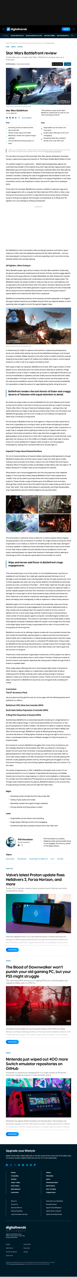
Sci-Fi (52, 859)
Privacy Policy (27, 1244)
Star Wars (60, 859)
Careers (8, 1244)
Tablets (48, 1173)
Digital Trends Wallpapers (53, 1207)
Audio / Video (15, 1183)
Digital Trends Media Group (17, 1264)
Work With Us (9, 1248)
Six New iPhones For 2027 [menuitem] (34, 36)
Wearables (49, 1176)
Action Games (10, 859)
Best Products (50, 1186)
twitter (22, 845)
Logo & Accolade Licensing (19, 1214)
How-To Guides (51, 1189)
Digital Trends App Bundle (54, 1214)
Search (73, 29)
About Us (14, 1201)
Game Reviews (21, 859)
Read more (12, 950)
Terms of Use (9, 1255)
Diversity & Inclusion (11, 1251)
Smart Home (15, 1186)
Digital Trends (13, 32)
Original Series (51, 1193)
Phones (13, 1173)
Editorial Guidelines (17, 1211)
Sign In (66, 29)
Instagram (11, 1165)
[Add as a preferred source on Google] (57, 64)
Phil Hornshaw (12, 64)
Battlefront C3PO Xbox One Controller (22, 705)
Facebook (7, 1165)
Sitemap (26, 1251)
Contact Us (14, 1204)
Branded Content (51, 1204)
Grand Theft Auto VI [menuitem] (17, 36)
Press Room (27, 1248)
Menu (3, 29)
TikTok (23, 1165)
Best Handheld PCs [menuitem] (63, 36)
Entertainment (15, 1189)
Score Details (26, 118)
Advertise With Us (16, 1207)
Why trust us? (51, 43)
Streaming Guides (52, 1183)
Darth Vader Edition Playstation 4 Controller (24, 710)
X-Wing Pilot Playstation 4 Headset (21, 715)
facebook (19, 845)
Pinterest (27, 1165)
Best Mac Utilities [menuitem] (49, 36)
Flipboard (35, 1165)
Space (48, 1179)
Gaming (13, 1179)
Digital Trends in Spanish (53, 1211)
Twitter (15, 1165)
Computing (14, 1176)
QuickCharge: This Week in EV (38, 859)
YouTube (19, 1165)
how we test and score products (53, 151)
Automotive (15, 1193)
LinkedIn (31, 1165)
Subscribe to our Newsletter (54, 1201)
